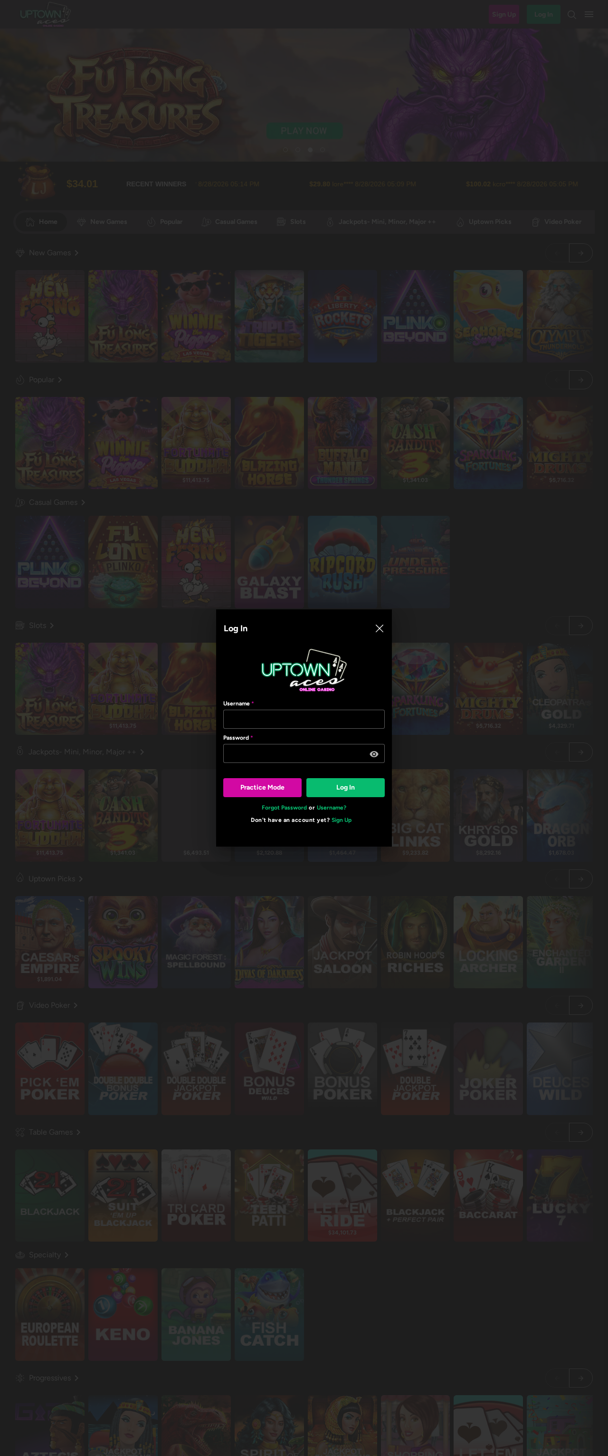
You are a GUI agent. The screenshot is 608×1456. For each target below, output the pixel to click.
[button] (374, 754)
